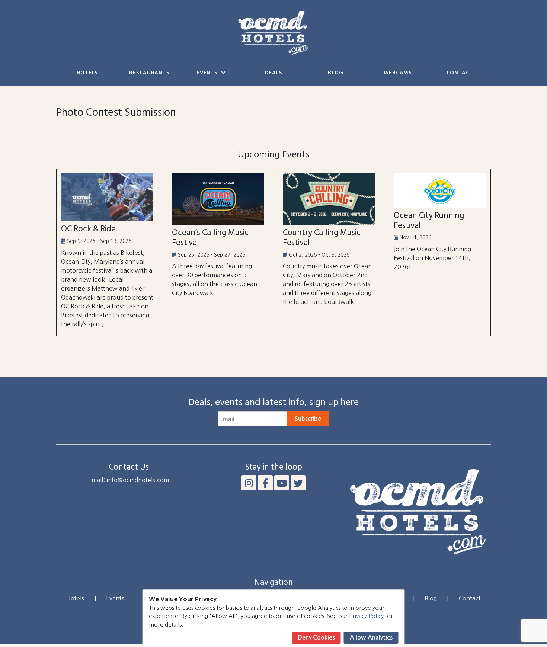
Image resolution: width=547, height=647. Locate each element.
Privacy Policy (366, 616)
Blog (335, 73)
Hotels (87, 73)
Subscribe (308, 419)
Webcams (398, 73)
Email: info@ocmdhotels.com (128, 480)
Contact (460, 73)
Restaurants (149, 73)
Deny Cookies (316, 637)
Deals (273, 73)
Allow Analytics (371, 637)
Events (207, 73)
